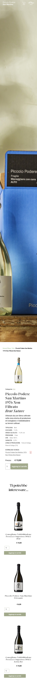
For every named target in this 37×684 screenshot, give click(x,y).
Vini (13, 348)
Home (4, 348)
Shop (9, 348)
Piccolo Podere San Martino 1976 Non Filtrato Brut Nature (16, 454)
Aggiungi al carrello (19, 466)
